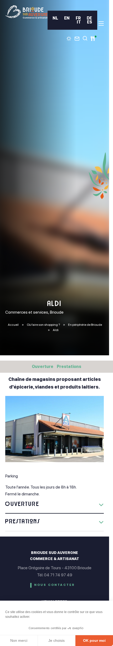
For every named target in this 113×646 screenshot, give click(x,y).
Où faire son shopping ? (43, 325)
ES (89, 22)
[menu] (101, 23)
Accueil (13, 325)
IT (79, 22)
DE (89, 18)
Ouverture (42, 366)
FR (78, 18)
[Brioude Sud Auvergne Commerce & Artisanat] (26, 11)
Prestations (69, 366)
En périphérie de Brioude (85, 325)
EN (67, 18)
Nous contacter (54, 585)
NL (55, 18)
